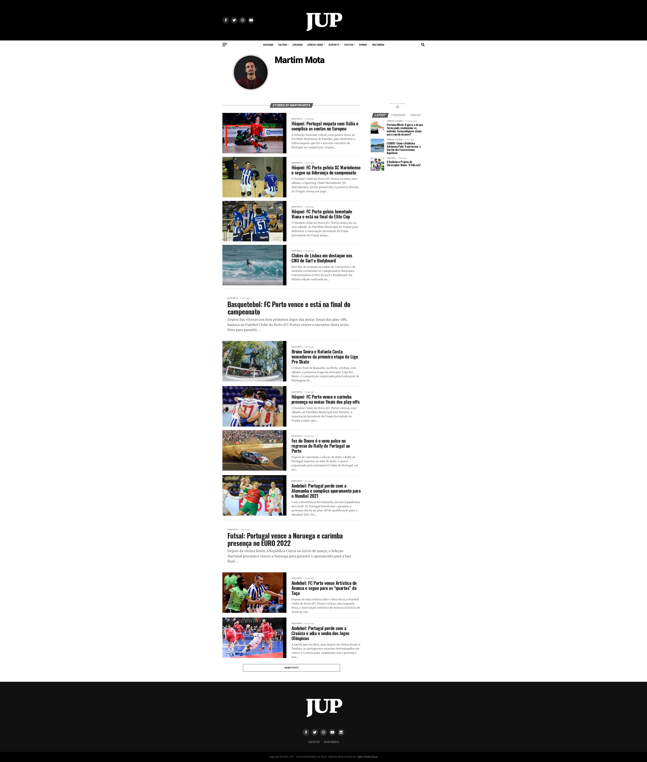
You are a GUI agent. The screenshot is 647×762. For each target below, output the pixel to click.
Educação (297, 44)
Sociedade (268, 44)
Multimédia (378, 44)
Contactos (314, 742)
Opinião (363, 44)
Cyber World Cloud (367, 756)
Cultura (282, 44)
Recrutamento (331, 742)
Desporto (334, 44)
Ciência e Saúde (315, 44)
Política (348, 44)
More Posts (292, 667)
